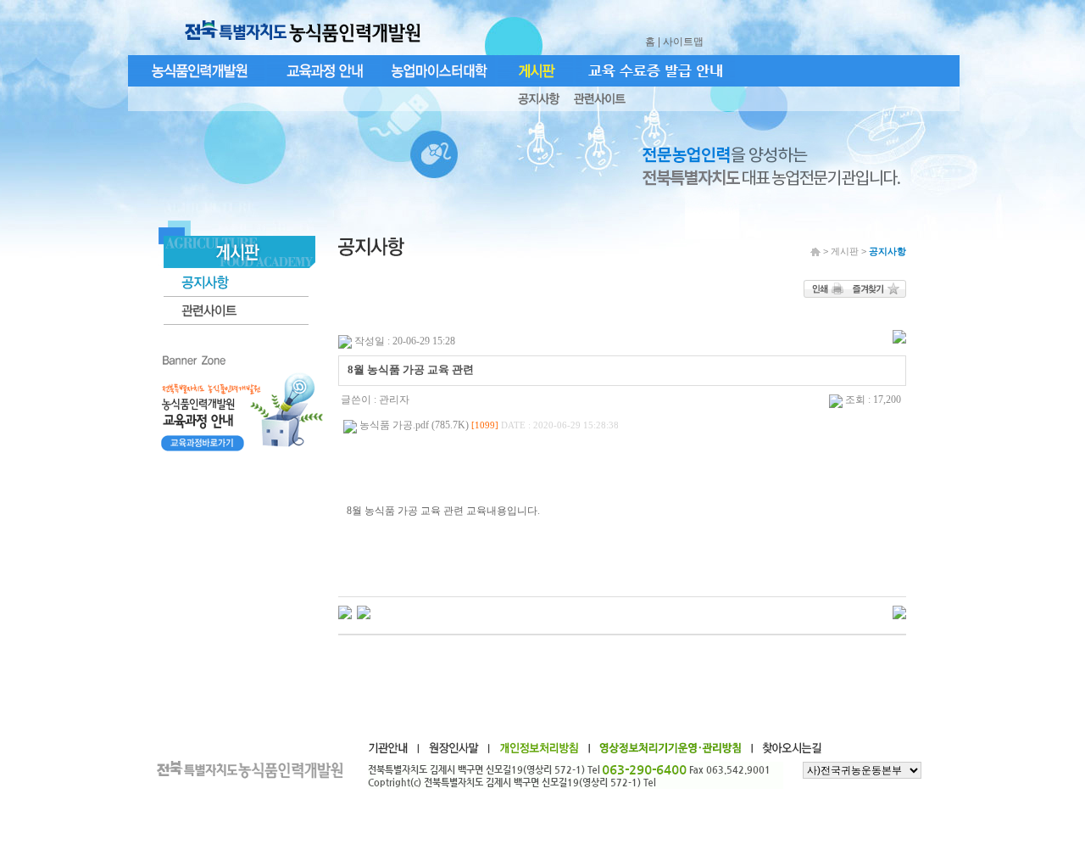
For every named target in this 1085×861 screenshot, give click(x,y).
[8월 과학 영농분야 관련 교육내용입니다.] (363, 612)
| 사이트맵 (682, 42)
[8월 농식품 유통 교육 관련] (345, 612)
